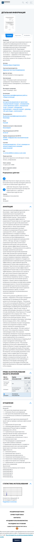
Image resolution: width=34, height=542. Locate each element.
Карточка (18, 35)
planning (27, 109)
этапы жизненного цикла (11, 105)
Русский (5, 122)
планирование (24, 104)
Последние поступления (17, 523)
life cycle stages (8, 111)
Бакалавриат (7, 127)
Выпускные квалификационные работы (15, 95)
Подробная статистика (10, 501)
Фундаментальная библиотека (17, 520)
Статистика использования (15, 484)
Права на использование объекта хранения (14, 373)
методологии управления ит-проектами (15, 102)
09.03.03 (5, 132)
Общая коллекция (9, 97)
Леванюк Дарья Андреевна (11, 65)
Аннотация (8, 207)
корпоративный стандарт (11, 104)
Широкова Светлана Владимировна (14, 70)
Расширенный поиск (17, 511)
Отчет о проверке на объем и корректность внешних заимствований (16, 146)
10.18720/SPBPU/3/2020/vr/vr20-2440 (14, 153)
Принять (17, 540)
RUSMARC (27, 35)
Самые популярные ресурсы (17, 526)
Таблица (9, 35)
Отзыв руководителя (9, 144)
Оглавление (8, 403)
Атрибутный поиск (17, 514)
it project (10, 107)
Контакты (17, 517)
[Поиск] (23, 2)
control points (18, 111)
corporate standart (18, 109)
